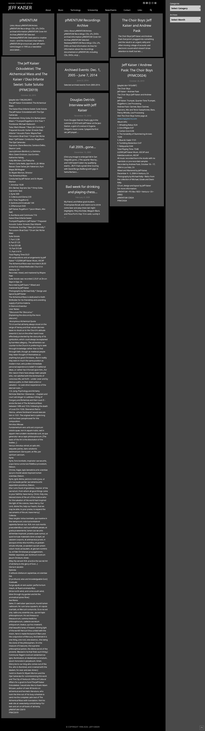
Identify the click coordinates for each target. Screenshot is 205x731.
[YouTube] (150, 3)
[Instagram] (152, 3)
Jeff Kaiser (20, 7)
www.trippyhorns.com (127, 118)
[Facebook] (144, 3)
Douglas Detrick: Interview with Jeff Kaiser (82, 104)
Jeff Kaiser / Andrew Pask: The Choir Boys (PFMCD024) (137, 70)
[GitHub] (155, 3)
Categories (174, 3)
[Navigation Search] (152, 8)
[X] (147, 3)
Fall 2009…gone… (82, 147)
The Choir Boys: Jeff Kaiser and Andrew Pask (137, 25)
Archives (173, 15)
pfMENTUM (28, 20)
